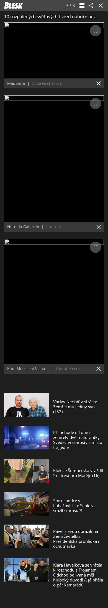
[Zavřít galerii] (99, 5)
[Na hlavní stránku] (13, 5)
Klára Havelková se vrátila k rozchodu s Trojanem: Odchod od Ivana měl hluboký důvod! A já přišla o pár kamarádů (78, 575)
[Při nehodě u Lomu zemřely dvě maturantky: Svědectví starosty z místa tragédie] (26, 440)
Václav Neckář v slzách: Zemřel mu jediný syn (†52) (75, 406)
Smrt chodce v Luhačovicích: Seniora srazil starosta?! (73, 505)
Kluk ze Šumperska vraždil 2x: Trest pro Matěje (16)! (78, 473)
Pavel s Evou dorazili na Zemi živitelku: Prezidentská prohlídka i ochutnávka (76, 538)
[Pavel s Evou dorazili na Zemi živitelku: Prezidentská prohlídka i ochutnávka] (26, 539)
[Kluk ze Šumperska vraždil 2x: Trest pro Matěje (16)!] (26, 472)
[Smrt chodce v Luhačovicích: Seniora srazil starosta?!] (26, 505)
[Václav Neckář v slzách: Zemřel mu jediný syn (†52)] (26, 406)
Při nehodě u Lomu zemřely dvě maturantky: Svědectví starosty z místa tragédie (77, 440)
